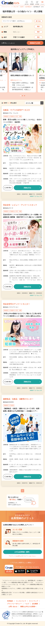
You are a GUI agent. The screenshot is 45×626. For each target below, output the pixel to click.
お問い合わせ (13, 606)
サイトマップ (33, 601)
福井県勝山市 (28, 6)
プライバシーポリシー (14, 604)
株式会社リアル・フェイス (10, 113)
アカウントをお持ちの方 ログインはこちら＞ (22, 556)
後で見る (8, 187)
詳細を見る (27, 188)
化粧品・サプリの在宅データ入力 (16, 110)
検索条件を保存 (35, 43)
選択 (38, 26)
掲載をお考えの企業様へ (28, 606)
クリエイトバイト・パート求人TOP (10, 6)
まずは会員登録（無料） (22, 552)
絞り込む (38, 21)
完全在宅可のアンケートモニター (16, 304)
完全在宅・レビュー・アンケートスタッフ (20, 205)
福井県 (21, 6)
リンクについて (21, 601)
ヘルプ (27, 604)
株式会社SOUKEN (8, 402)
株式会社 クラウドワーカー (11, 307)
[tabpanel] (22, 72)
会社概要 (35, 604)
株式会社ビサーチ (8, 208)
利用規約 (10, 601)
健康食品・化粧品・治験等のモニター (18, 399)
